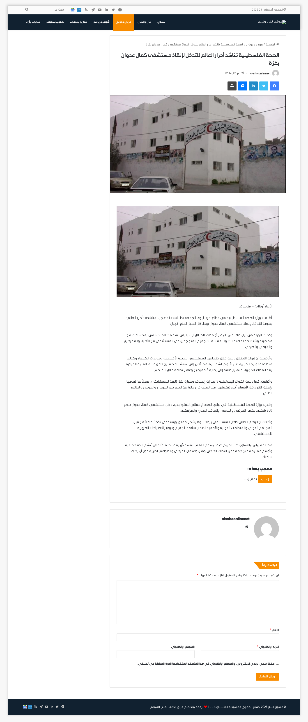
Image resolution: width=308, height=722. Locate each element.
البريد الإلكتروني (268, 646)
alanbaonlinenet (260, 73)
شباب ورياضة (101, 22)
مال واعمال (144, 22)
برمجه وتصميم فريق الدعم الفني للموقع (176, 706)
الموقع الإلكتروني (183, 646)
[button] (198, 251)
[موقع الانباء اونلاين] (272, 22)
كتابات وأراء (33, 22)
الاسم (274, 630)
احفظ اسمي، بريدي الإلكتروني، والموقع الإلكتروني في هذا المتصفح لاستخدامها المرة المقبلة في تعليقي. (206, 663)
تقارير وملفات (78, 22)
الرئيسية (271, 44)
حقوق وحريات (55, 22)
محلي (161, 22)
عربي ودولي (123, 22)
